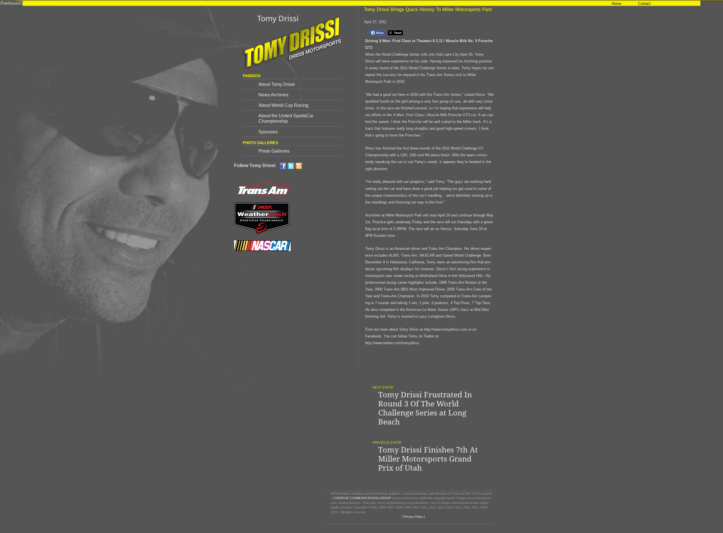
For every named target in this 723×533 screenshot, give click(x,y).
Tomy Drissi (278, 18)
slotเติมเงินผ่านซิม (443, 3)
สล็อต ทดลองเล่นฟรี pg (122, 3)
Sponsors (268, 131)
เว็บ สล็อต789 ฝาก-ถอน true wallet (252, 3)
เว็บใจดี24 (215, 3)
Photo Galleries (273, 151)
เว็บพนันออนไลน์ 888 (17, 3)
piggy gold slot (324, 3)
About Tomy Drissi (276, 84)
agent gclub (492, 3)
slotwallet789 (513, 3)
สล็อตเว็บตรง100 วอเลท (54, 3)
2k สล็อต (360, 3)
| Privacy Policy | (413, 516)
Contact (644, 3)
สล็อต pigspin (536, 3)
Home (616, 3)
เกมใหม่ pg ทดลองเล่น (409, 3)
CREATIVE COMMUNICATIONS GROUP (362, 498)
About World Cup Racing (283, 105)
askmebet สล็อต (561, 3)
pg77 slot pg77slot (296, 3)
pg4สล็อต (344, 3)
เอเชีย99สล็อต (379, 3)
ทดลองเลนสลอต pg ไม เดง (185, 3)
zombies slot (152, 3)
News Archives (273, 94)
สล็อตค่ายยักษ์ (470, 3)
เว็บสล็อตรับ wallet (88, 3)
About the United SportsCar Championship (285, 118)
